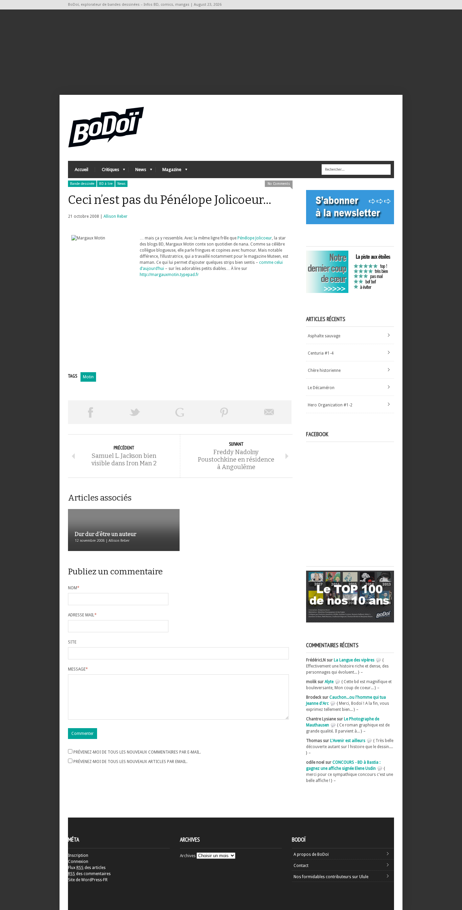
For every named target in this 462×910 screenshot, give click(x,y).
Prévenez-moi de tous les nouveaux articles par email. (130, 761)
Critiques (107, 171)
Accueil (81, 169)
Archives (187, 855)
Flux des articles (87, 867)
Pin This (224, 412)
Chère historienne (324, 370)
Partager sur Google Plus (179, 412)
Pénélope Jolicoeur (254, 238)
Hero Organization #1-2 (330, 405)
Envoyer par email (269, 412)
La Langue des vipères (354, 660)
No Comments (279, 184)
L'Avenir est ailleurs (347, 740)
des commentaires (89, 873)
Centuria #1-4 (320, 353)
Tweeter (135, 412)
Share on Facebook (90, 412)
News (137, 171)
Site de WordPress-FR (88, 879)
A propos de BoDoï (311, 854)
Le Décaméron (321, 387)
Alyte (329, 681)
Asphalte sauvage (324, 336)
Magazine (168, 171)
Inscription (78, 855)
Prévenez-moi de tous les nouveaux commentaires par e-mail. (137, 752)
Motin (88, 377)
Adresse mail (82, 615)
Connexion (78, 861)
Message (78, 669)
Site (72, 642)
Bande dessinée (82, 184)
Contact (301, 865)
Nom (73, 588)
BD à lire (106, 184)
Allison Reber (115, 216)
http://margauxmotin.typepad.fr (169, 274)
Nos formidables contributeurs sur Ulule (331, 876)
